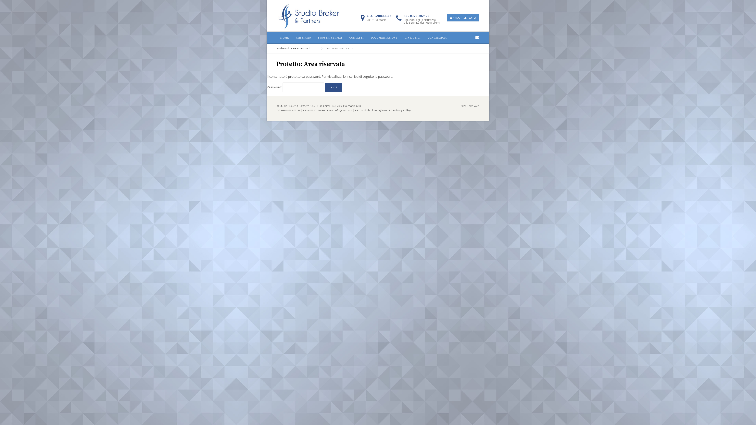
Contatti (356, 38)
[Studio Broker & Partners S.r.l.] (308, 16)
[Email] (477, 37)
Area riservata (464, 17)
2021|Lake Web (470, 106)
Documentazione (384, 38)
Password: (275, 87)
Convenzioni (437, 38)
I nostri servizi (330, 38)
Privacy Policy (402, 110)
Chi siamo (303, 38)
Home (284, 38)
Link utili (413, 38)
